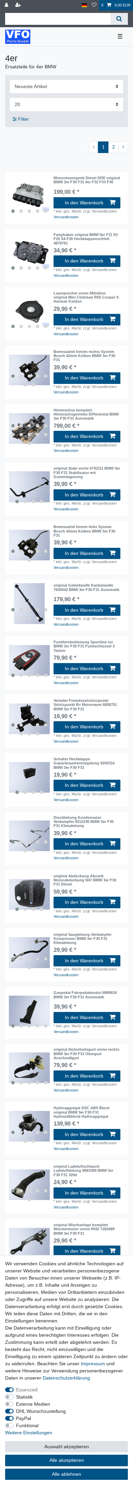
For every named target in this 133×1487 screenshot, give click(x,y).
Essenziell (27, 1389)
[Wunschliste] (94, 5)
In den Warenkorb (84, 202)
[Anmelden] (7, 5)
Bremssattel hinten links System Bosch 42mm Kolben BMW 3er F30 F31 (84, 531)
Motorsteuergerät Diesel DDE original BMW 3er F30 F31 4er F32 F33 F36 (87, 180)
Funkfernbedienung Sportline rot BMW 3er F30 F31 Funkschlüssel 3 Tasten (84, 646)
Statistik (24, 1397)
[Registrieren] (19, 5)
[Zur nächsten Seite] (123, 147)
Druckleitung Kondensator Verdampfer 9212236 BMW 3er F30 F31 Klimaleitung (84, 821)
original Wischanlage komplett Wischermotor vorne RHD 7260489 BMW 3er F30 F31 (84, 1229)
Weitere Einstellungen (28, 1432)
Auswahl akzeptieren (66, 1446)
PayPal (23, 1418)
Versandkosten (66, 217)
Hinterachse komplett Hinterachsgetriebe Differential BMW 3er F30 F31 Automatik (86, 414)
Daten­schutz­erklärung (66, 1378)
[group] (29, 196)
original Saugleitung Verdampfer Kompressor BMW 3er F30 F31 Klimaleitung (83, 938)
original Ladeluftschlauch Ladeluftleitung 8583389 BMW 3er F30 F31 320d (83, 1170)
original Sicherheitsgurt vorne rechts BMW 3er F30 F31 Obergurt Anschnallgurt (86, 1053)
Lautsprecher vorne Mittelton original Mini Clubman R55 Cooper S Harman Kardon (86, 297)
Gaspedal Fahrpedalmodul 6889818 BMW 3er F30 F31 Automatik (85, 995)
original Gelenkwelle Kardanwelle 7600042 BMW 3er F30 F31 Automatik (86, 587)
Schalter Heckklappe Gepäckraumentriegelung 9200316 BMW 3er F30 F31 (84, 763)
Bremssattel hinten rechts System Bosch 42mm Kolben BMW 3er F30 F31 (84, 356)
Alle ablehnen (66, 1474)
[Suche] (119, 19)
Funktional (27, 1425)
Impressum (93, 1363)
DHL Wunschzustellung (41, 1411)
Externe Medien (33, 1404)
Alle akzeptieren (66, 1460)
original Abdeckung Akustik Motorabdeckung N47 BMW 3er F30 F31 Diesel (85, 880)
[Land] (84, 5)
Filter (23, 119)
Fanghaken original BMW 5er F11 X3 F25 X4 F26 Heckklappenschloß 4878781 (86, 239)
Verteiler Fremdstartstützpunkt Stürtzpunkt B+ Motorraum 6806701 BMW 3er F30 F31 (85, 704)
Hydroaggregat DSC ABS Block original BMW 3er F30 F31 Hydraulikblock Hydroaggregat (81, 1112)
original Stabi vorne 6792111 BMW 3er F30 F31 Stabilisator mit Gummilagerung (87, 472)
